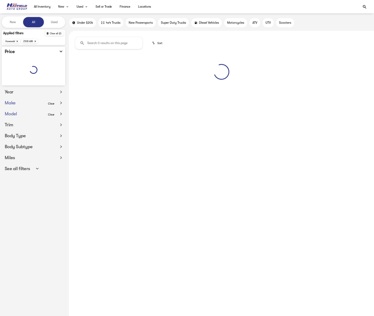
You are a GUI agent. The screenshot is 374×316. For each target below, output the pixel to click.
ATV (254, 22)
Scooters (285, 22)
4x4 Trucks (113, 22)
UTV (268, 22)
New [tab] (13, 22)
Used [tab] (54, 22)
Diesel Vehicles (209, 22)
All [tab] (33, 22)
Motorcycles (235, 22)
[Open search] (364, 7)
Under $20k (85, 22)
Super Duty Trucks (173, 22)
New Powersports (141, 22)
